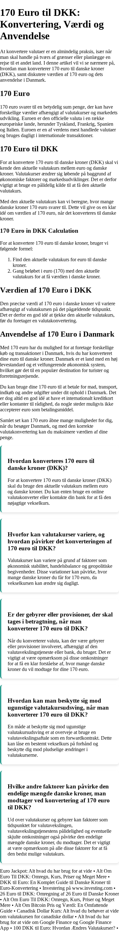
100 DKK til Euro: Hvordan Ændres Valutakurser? (64, 928)
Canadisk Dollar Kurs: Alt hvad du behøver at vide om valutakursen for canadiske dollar (59, 913)
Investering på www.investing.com (77, 888)
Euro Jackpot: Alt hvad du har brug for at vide (46, 871)
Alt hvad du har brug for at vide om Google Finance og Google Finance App (55, 922)
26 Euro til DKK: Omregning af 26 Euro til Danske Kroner (59, 893)
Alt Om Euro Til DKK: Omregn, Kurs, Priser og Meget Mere (55, 873)
